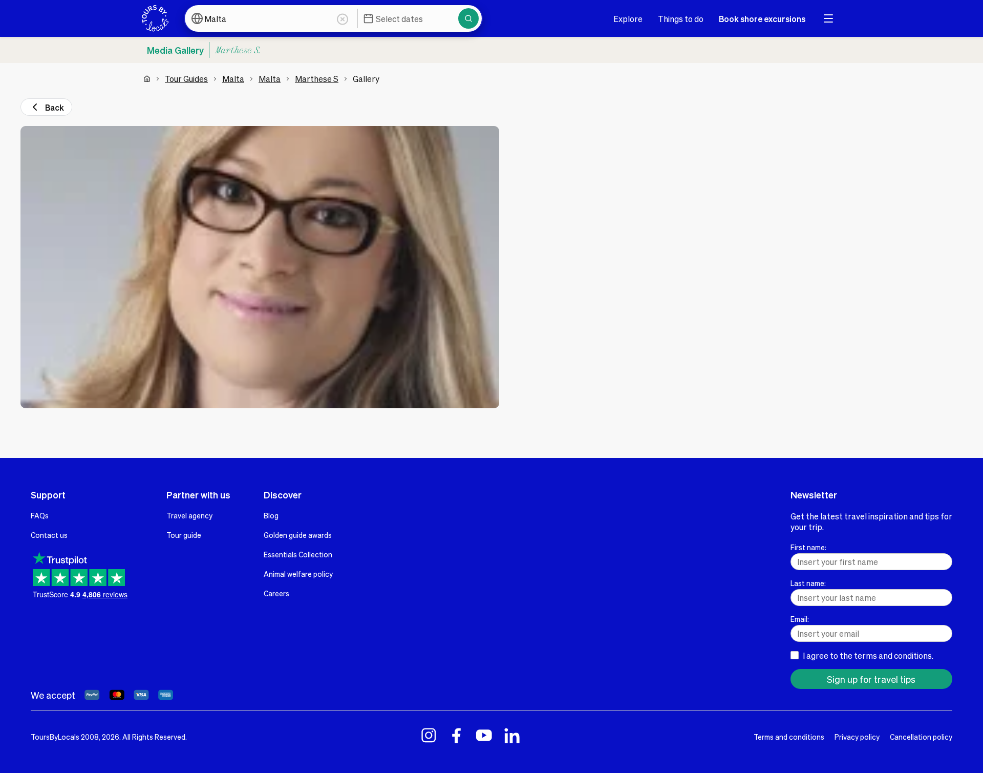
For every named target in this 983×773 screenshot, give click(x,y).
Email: (799, 618)
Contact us (49, 534)
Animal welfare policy (298, 573)
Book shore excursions (762, 18)
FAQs (40, 515)
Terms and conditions (789, 736)
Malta (233, 78)
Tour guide (183, 534)
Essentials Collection (298, 554)
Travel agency (189, 515)
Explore (628, 18)
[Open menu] (828, 18)
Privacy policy (857, 736)
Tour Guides (186, 78)
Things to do (680, 18)
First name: (808, 547)
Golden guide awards (298, 534)
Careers (276, 593)
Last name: (808, 583)
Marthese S (316, 78)
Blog (271, 515)
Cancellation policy (921, 736)
